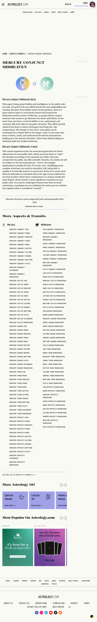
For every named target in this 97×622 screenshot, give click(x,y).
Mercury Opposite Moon (19, 421)
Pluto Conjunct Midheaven (54, 269)
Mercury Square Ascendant (21, 364)
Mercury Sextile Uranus (19, 307)
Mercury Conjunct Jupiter (20, 248)
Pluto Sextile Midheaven (53, 307)
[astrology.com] (17, 4)
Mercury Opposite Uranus (20, 444)
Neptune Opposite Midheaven (50, 422)
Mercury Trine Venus (18, 383)
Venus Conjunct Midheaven (54, 243)
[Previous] (61, 485)
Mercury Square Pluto (19, 360)
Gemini (24, 580)
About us (8, 603)
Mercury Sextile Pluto (19, 314)
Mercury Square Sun (18, 326)
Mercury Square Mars (18, 341)
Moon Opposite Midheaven (54, 390)
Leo (40, 580)
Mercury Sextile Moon (18, 284)
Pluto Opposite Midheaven (54, 427)
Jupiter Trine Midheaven (53, 368)
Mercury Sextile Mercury (20, 288)
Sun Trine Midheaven (52, 349)
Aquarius (45, 583)
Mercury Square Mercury (20, 333)
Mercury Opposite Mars (19, 432)
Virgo (46, 580)
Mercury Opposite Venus (19, 428)
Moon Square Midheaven (53, 314)
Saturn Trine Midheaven (53, 371)
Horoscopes (28, 12)
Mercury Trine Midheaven (20, 413)
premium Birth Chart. (34, 207)
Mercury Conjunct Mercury (21, 237)
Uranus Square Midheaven (54, 337)
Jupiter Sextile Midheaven (54, 292)
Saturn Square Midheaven (54, 333)
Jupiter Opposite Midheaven (55, 408)
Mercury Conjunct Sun (19, 229)
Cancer (33, 580)
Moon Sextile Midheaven (53, 276)
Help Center (58, 607)
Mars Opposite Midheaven (54, 405)
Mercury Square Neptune (20, 356)
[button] (70, 607)
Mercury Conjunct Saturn (20, 252)
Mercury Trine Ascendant (20, 409)
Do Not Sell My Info (37, 607)
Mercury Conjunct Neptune (21, 259)
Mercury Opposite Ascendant (17, 457)
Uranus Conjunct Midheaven (55, 258)
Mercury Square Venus (19, 337)
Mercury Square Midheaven (21, 368)
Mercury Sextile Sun (18, 280)
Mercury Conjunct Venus (19, 240)
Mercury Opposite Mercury (20, 425)
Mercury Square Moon (18, 330)
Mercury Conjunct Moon (19, 233)
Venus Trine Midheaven (53, 360)
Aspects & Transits (17, 54)
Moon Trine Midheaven (52, 352)
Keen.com (6, 526)
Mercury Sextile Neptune (20, 311)
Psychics (38, 12)
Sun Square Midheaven (52, 311)
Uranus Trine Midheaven (53, 375)
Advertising (41, 603)
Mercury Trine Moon (18, 375)
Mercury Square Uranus (19, 352)
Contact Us (24, 603)
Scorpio (62, 580)
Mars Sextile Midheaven (53, 288)
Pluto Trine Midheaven (53, 383)
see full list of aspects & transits (17, 475)
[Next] (65, 485)
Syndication (59, 603)
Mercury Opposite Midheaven (17, 463)
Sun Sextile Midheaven (52, 273)
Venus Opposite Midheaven (54, 401)
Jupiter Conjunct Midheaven (55, 251)
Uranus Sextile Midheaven (54, 299)
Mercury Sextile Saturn (19, 303)
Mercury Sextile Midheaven (21, 322)
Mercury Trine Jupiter (19, 390)
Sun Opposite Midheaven (53, 387)
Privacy (74, 603)
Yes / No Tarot (40, 526)
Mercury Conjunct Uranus (20, 256)
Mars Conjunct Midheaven (54, 247)
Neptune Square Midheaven (54, 341)
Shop (72, 12)
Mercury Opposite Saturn (20, 440)
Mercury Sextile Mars (18, 295)
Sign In (68, 4)
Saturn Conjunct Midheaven (55, 255)
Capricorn (85, 580)
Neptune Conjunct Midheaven (50, 264)
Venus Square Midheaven (53, 322)
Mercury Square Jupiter (19, 345)
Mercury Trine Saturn (19, 394)
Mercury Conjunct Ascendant (17, 269)
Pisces (54, 583)
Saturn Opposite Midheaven (55, 412)
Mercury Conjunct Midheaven (17, 275)
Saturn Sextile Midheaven (54, 295)
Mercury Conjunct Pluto (19, 263)
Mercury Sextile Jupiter (19, 299)
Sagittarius (73, 580)
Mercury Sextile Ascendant (21, 318)
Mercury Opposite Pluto (19, 451)
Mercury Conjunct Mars (19, 244)
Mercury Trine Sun (17, 371)
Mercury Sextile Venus (19, 292)
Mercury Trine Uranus (19, 398)
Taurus (16, 580)
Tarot (53, 12)
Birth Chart (63, 12)
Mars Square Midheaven (53, 326)
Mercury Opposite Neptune (20, 447)
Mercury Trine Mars (18, 387)
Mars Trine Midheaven (52, 364)
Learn (4, 54)
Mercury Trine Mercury (19, 379)
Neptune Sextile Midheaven (54, 303)
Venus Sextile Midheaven (53, 284)
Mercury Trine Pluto (18, 406)
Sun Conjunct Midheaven (53, 229)
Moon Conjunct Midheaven (54, 233)
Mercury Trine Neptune (19, 402)
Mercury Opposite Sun (18, 417)
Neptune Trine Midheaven (54, 379)
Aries (8, 580)
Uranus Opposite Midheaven (55, 416)
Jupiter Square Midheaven (54, 330)
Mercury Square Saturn (19, 349)
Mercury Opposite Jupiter (20, 436)
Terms (87, 603)
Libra (54, 580)
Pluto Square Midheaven (53, 345)
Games (46, 12)
